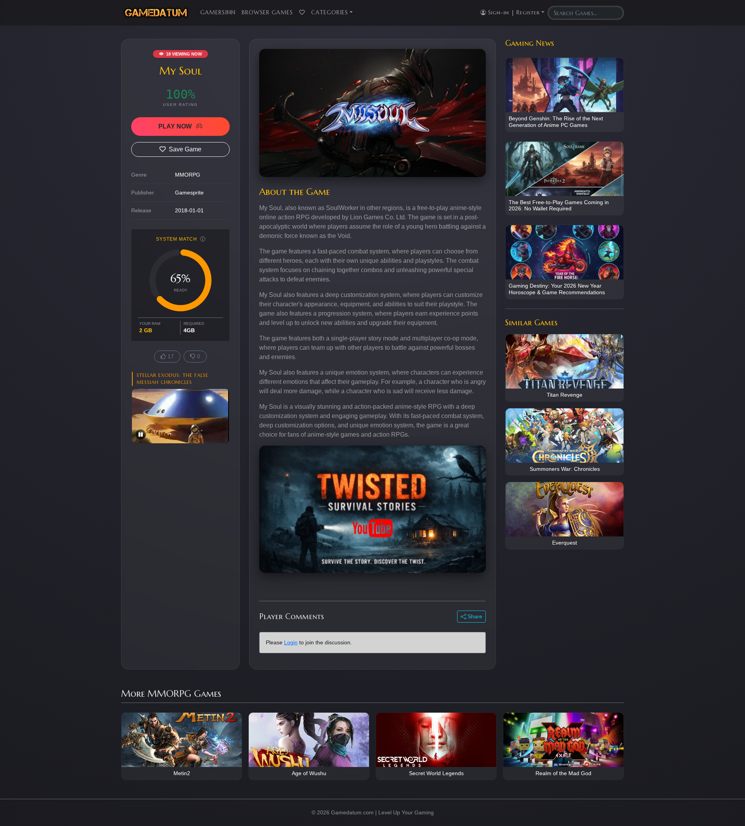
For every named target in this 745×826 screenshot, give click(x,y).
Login (291, 642)
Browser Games (267, 12)
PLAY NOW (175, 126)
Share (474, 616)
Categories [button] (329, 12)
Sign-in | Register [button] (513, 12)
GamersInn (218, 12)
